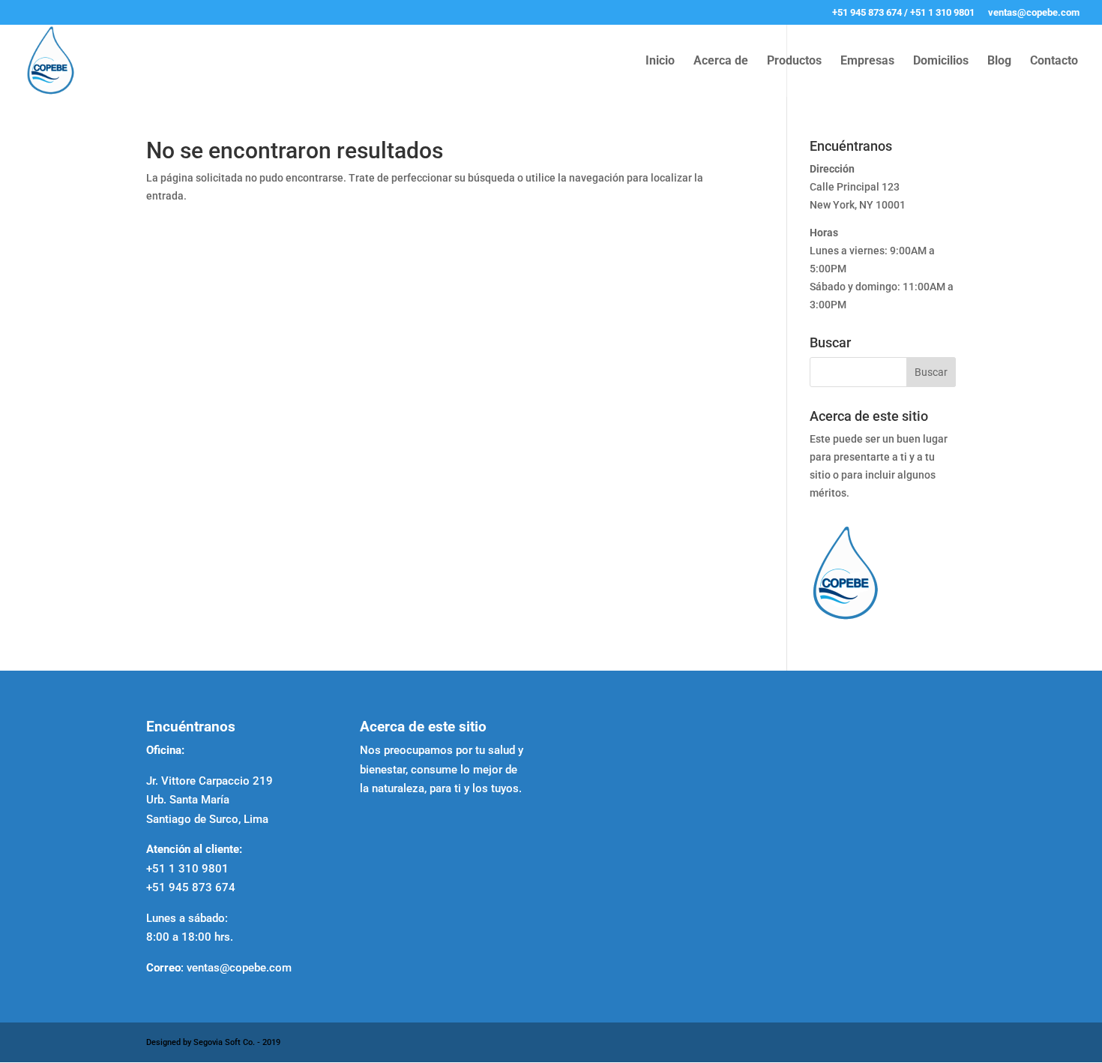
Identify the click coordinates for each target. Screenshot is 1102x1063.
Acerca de (720, 62)
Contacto (1054, 62)
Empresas (867, 62)
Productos (794, 62)
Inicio (660, 62)
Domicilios (941, 62)
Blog (999, 62)
